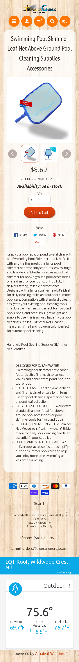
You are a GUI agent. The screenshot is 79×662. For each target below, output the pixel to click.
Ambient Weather (49, 654)
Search (39, 504)
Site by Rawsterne (39, 523)
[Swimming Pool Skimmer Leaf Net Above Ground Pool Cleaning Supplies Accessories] (29, 153)
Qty (39, 193)
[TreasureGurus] (40, 8)
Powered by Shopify (39, 526)
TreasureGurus (44, 515)
